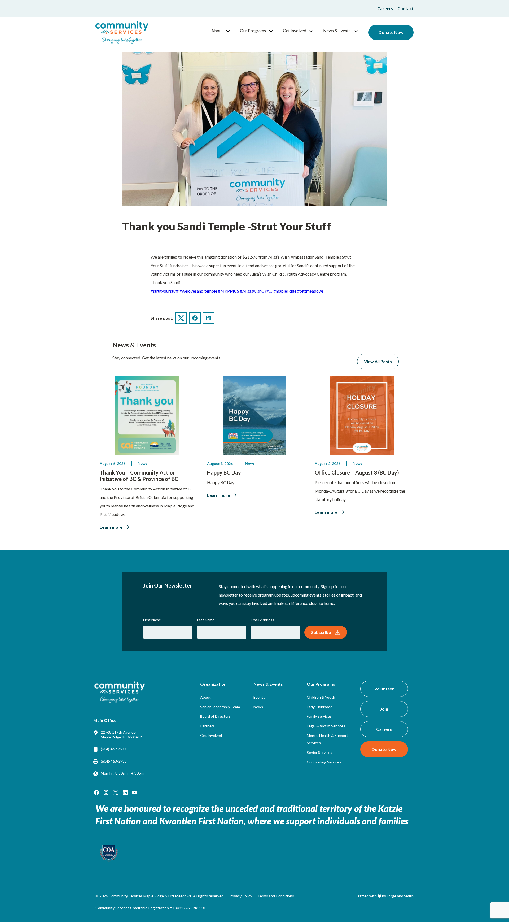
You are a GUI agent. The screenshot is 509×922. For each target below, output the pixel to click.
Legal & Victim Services (326, 726)
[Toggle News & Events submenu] (358, 30)
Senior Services (319, 752)
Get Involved (294, 30)
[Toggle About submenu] (230, 30)
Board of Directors (215, 716)
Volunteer (384, 688)
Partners (207, 726)
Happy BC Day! (225, 472)
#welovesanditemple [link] (198, 290)
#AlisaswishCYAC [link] (256, 290)
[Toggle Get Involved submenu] (313, 30)
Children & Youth (321, 697)
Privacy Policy (241, 896)
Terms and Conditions (275, 896)
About (217, 30)
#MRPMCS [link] (228, 290)
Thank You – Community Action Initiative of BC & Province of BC (139, 475)
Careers (385, 8)
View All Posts (378, 361)
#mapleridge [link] (284, 290)
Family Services (319, 716)
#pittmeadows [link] (310, 290)
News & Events (336, 30)
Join (384, 708)
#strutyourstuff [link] (165, 290)
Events (259, 697)
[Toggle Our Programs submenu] (273, 30)
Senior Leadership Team (220, 706)
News (142, 463)
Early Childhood (319, 706)
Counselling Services (324, 762)
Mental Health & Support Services (327, 739)
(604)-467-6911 (114, 749)
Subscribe (321, 632)
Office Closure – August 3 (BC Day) (357, 472)
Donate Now (391, 32)
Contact (405, 8)
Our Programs (253, 30)
